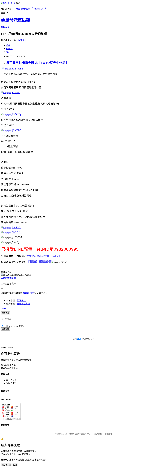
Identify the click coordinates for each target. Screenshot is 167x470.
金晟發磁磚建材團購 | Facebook (43, 256)
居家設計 (22, 40)
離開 (15, 465)
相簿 (8, 45)
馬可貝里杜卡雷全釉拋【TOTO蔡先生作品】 (37, 62)
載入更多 (5, 313)
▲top (3, 308)
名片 (8, 52)
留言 (32, 293)
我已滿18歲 (6, 465)
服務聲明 (108, 434)
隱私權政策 (98, 434)
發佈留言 (5, 329)
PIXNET (64, 434)
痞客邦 (26, 293)
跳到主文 (5, 27)
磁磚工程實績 (23, 304)
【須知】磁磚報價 (39, 262)
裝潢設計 (21, 300)
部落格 (9, 48)
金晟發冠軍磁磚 (15, 20)
